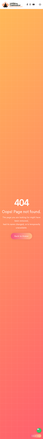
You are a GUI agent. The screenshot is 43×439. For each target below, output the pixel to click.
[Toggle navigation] (40, 4)
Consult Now (35, 436)
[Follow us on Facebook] (27, 4)
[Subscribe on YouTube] (33, 4)
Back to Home (21, 236)
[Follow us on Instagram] (29, 4)
